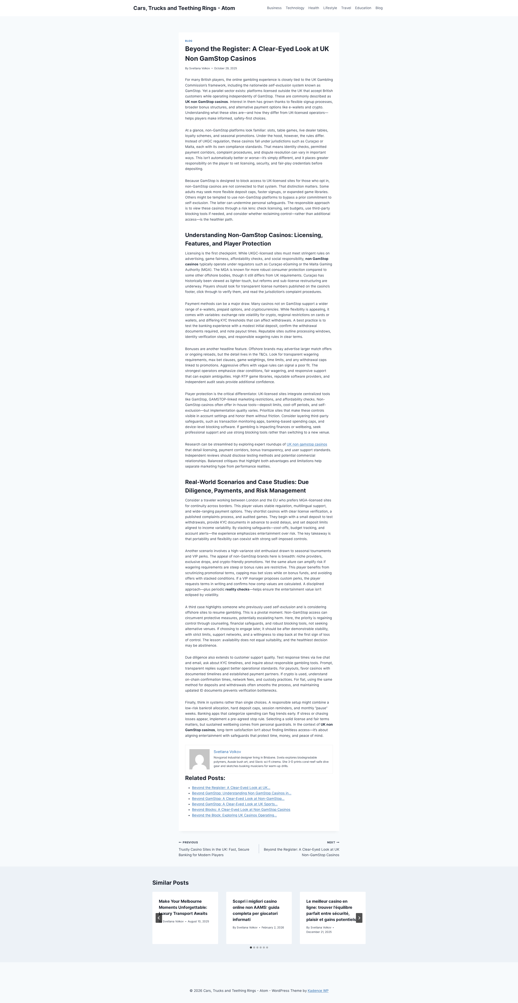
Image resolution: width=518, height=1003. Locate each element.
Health (313, 8)
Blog (379, 8)
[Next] (359, 918)
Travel (346, 8)
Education (363, 8)
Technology (295, 8)
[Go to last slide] (159, 918)
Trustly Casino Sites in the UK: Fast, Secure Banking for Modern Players (214, 849)
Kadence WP (318, 991)
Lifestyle (330, 8)
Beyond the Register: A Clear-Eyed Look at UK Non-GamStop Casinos (301, 849)
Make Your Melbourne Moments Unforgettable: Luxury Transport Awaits (183, 907)
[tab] (251, 947)
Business (274, 8)
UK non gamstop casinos (307, 444)
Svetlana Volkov (199, 68)
